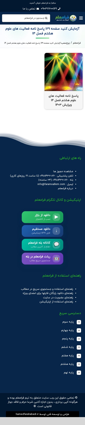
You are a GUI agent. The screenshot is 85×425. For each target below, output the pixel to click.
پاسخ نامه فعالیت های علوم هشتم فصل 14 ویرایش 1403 (63, 100)
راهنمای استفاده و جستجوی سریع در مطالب (47, 289)
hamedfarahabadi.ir (27, 414)
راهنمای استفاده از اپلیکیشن (56, 302)
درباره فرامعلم (65, 188)
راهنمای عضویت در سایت (58, 297)
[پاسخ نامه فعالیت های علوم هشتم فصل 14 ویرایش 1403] (63, 55)
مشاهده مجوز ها (63, 171)
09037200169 (49, 9)
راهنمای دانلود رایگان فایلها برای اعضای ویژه (48, 293)
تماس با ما (29, 9)
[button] (42, 322)
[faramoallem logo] (65, 15)
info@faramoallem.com (51, 184)
